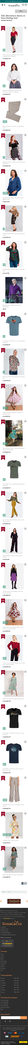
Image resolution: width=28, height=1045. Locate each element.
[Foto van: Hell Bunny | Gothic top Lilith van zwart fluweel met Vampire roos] (14, 147)
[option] (14, 901)
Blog (2, 1009)
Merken (2, 966)
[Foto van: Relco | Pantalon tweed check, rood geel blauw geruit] (14, 111)
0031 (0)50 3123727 (7, 932)
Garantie (16, 1029)
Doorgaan (23, 1042)
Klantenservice (22, 1029)
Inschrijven (23, 1017)
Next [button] (27, 901)
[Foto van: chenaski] (14, 901)
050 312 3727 (8, 1)
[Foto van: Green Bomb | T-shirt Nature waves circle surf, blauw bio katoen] (14, 753)
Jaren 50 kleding (4, 1000)
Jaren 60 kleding (4, 1002)
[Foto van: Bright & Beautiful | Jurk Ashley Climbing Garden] (14, 683)
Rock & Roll (3, 963)
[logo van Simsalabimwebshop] (14, 5)
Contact (4, 1027)
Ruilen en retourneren (21, 1027)
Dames (2, 957)
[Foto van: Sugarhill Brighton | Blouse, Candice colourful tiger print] (14, 254)
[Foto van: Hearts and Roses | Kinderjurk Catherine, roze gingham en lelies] (14, 397)
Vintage (3, 964)
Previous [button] (1, 901)
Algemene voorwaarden (11, 1027)
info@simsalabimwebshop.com (9, 934)
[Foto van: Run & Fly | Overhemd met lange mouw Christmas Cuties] (14, 361)
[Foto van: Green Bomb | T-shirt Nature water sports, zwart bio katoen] (14, 718)
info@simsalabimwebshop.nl (18, 1)
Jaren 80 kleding (4, 1005)
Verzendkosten (14, 1030)
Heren (2, 956)
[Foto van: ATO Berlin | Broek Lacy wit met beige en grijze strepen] (14, 789)
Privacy (4, 1029)
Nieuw (2, 954)
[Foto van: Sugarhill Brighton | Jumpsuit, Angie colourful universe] (14, 540)
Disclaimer (11, 1029)
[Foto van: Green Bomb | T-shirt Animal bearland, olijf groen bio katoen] (14, 469)
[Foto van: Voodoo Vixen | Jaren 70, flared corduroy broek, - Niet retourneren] (14, 505)
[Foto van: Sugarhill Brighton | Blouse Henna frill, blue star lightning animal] (14, 182)
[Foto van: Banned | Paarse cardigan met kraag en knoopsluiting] (14, 290)
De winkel (3, 968)
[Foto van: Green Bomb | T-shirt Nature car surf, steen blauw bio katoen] (14, 326)
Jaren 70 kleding (4, 1004)
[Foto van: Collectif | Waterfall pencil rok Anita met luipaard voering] (14, 218)
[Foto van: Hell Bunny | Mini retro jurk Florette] (14, 825)
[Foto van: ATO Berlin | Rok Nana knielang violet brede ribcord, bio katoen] (14, 576)
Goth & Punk (4, 961)
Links (8, 1029)
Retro (2, 959)
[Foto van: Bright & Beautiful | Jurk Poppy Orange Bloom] (14, 859)
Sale (2, 970)
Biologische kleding (5, 1007)
